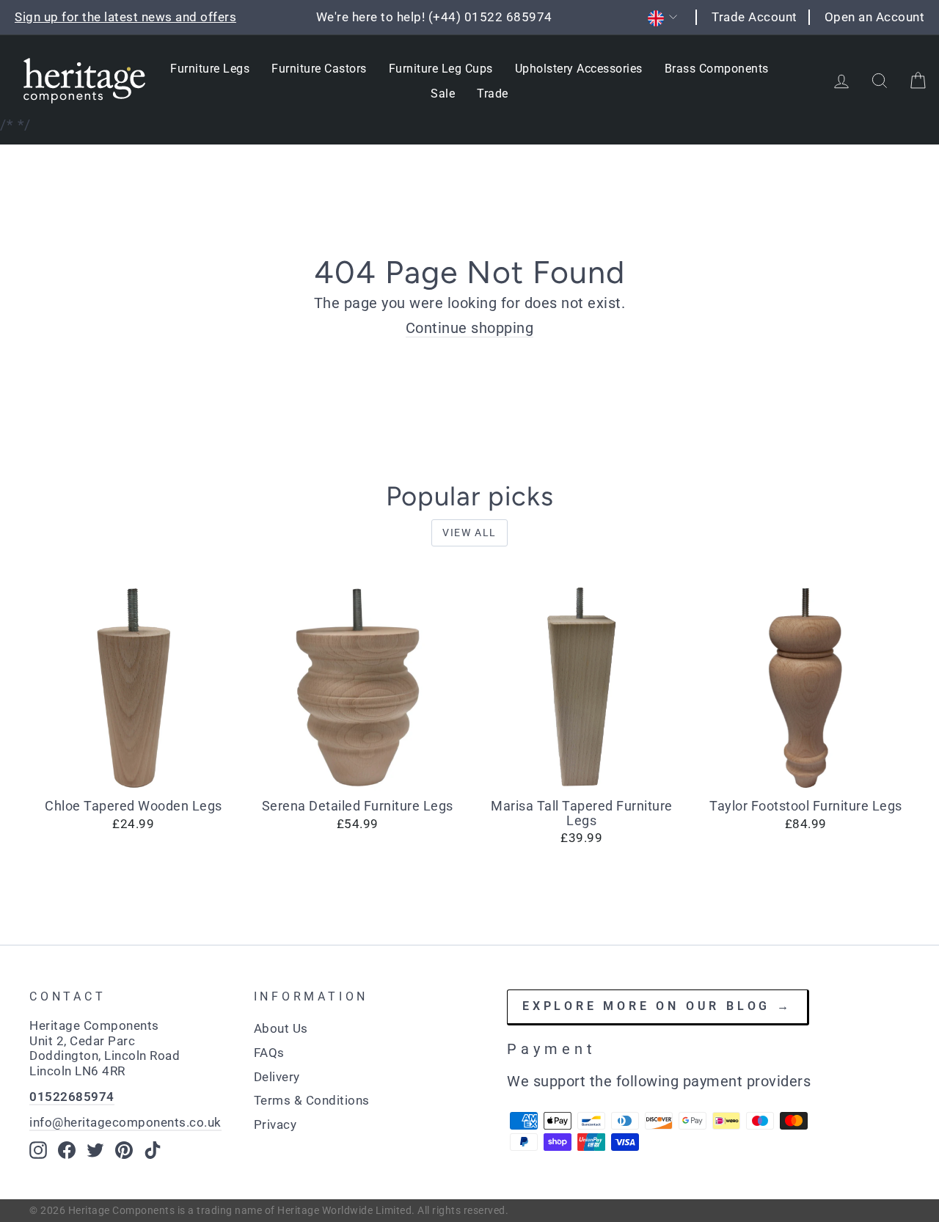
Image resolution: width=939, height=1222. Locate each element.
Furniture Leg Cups (441, 69)
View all (469, 532)
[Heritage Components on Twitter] (95, 1150)
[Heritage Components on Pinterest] (124, 1150)
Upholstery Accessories (579, 69)
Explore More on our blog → (657, 1006)
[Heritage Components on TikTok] (152, 1150)
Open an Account (875, 17)
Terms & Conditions (312, 1100)
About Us (281, 1028)
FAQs (269, 1052)
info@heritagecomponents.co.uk (125, 1122)
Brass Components (717, 69)
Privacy (275, 1124)
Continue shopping (470, 328)
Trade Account (754, 17)
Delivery (277, 1076)
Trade (492, 93)
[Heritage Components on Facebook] (67, 1150)
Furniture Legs (209, 69)
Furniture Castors (319, 69)
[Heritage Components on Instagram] (38, 1150)
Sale (443, 93)
